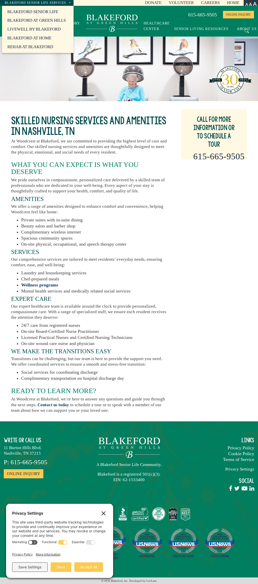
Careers (210, 2)
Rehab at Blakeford (30, 46)
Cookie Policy (241, 453)
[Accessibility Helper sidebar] (251, 3)
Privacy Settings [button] (239, 469)
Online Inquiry (238, 14)
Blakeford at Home (29, 38)
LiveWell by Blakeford (34, 29)
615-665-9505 (202, 14)
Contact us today (53, 404)
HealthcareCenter (157, 26)
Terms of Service (238, 459)
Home (233, 2)
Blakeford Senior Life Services (36, 3)
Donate (153, 2)
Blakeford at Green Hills (36, 20)
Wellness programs (39, 284)
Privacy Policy (241, 447)
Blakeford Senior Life (32, 11)
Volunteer (181, 2)
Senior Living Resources (202, 29)
